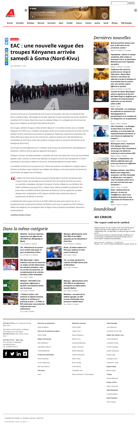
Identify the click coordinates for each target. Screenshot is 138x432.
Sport (61, 23)
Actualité (19, 23)
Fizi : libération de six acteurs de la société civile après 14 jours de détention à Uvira (31, 249)
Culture (79, 23)
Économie (51, 23)
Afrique (115, 23)
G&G (27, 421)
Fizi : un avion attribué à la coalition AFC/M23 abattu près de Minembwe (75, 262)
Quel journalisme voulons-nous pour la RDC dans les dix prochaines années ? (123, 45)
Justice (97, 23)
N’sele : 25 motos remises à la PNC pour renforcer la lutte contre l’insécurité (75, 249)
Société (69, 23)
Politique (30, 23)
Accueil (10, 23)
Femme (88, 23)
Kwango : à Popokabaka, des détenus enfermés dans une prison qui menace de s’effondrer (123, 160)
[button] (26, 10)
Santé (106, 23)
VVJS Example (126, 23)
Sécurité (41, 23)
